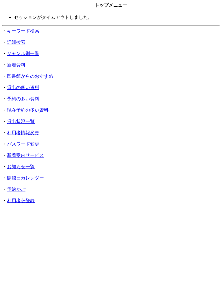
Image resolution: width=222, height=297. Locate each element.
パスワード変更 (23, 144)
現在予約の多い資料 (28, 110)
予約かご (16, 189)
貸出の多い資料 (23, 87)
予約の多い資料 (23, 98)
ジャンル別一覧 (23, 53)
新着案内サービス (25, 155)
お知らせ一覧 (21, 166)
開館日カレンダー (25, 177)
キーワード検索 (23, 30)
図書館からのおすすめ (30, 76)
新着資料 (16, 64)
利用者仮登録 (21, 200)
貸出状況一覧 (21, 121)
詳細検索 (16, 42)
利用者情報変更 (23, 132)
